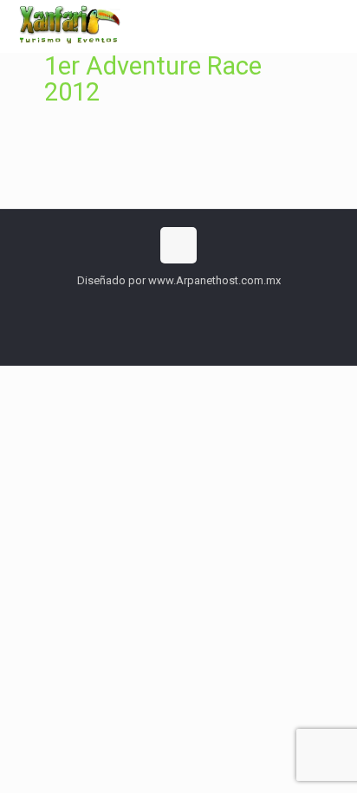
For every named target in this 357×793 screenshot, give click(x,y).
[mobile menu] (333, 26)
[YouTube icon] (197, 305)
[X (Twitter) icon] (178, 305)
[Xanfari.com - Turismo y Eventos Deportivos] (67, 26)
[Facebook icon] (160, 305)
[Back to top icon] (178, 245)
